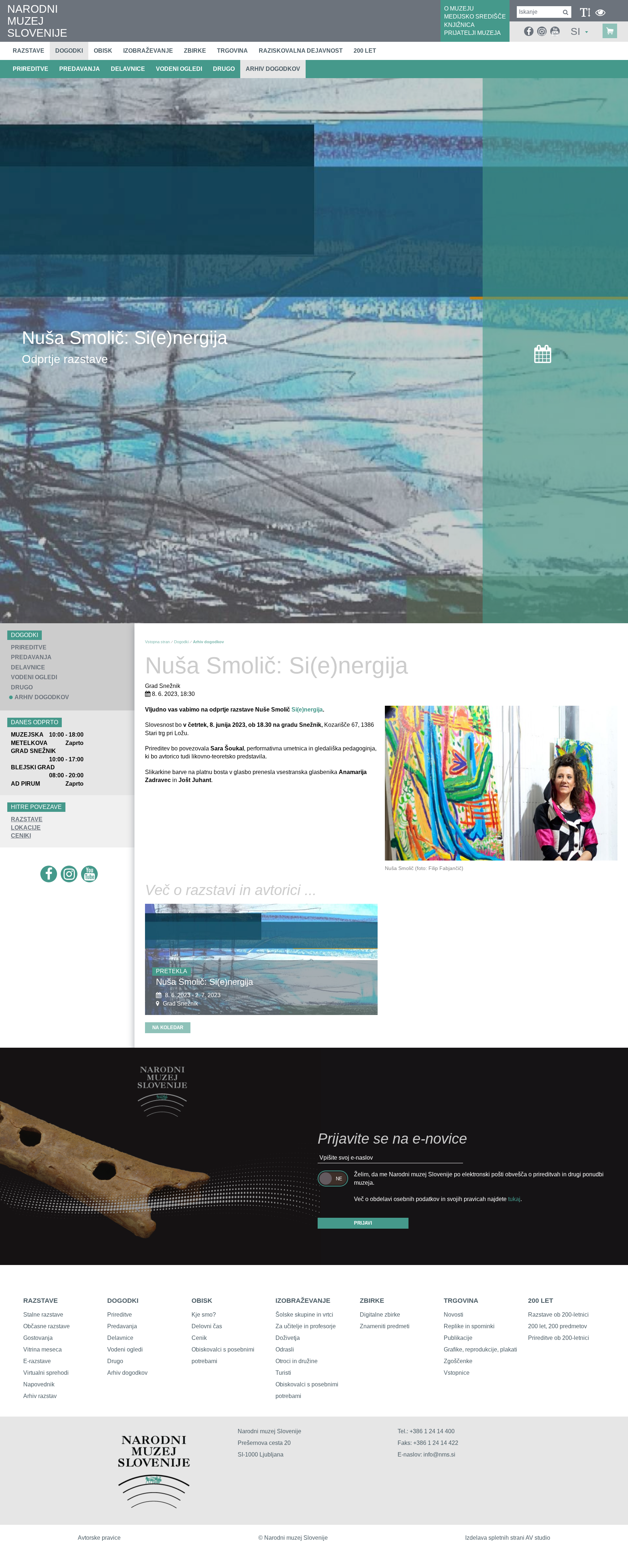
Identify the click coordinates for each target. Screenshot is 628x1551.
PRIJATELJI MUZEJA (472, 33)
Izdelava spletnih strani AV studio (507, 1538)
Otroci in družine (296, 1361)
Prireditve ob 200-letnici (558, 1338)
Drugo (115, 1361)
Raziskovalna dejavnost (301, 51)
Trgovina (232, 51)
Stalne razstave (43, 1315)
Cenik (199, 1338)
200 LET (540, 1300)
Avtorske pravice (99, 1538)
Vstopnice (457, 1373)
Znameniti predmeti (385, 1326)
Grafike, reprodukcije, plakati (480, 1349)
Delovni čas (207, 1326)
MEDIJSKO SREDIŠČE (475, 16)
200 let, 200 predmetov (557, 1326)
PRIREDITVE (30, 69)
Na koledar (167, 1027)
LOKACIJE (26, 828)
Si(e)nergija (307, 709)
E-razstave (37, 1361)
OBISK (202, 1300)
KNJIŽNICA (459, 25)
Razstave (28, 51)
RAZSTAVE (27, 819)
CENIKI (21, 836)
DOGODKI (122, 1300)
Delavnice (120, 1338)
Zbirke (195, 51)
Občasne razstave (46, 1326)
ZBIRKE (372, 1300)
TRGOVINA (461, 1300)
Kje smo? (204, 1315)
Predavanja (122, 1326)
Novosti (453, 1315)
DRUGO (224, 69)
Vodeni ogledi (125, 1349)
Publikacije (458, 1338)
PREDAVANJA (79, 69)
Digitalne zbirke (380, 1315)
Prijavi (363, 1223)
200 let (365, 51)
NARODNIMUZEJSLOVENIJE (37, 21)
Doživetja (287, 1338)
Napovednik (39, 1384)
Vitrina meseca (42, 1349)
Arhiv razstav (40, 1396)
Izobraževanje (148, 51)
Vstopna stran (157, 642)
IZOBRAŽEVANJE (302, 1300)
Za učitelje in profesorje (305, 1326)
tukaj (514, 1199)
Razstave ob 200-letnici (558, 1315)
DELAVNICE (128, 69)
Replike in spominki (469, 1326)
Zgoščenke (458, 1361)
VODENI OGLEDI (179, 69)
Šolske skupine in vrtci (304, 1315)
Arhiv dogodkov (273, 69)
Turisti (283, 1373)
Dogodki (69, 51)
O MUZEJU (459, 8)
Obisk (103, 51)
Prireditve (119, 1315)
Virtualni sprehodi (46, 1373)
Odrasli (284, 1349)
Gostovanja (38, 1338)
